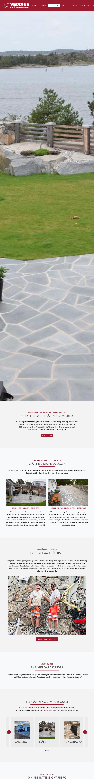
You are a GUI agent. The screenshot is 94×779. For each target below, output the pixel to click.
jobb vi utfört (48, 710)
